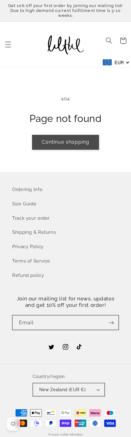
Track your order (31, 218)
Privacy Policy (28, 246)
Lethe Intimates (71, 434)
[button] (8, 44)
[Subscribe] (111, 322)
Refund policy (28, 275)
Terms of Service (31, 260)
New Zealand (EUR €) (62, 389)
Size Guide (24, 203)
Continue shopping (66, 142)
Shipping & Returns (34, 232)
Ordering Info (27, 189)
